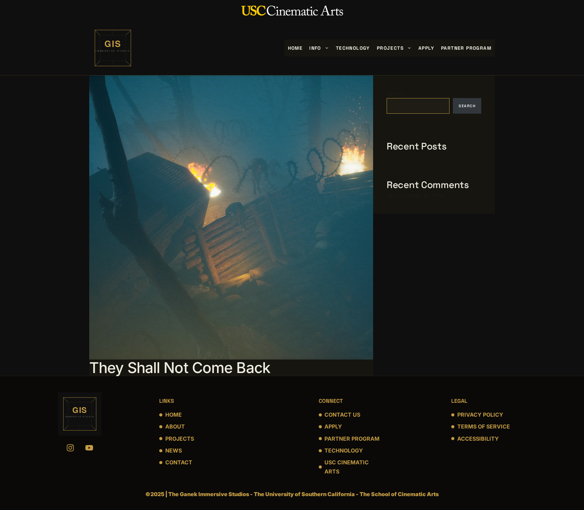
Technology (353, 48)
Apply (426, 48)
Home (295, 48)
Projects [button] (390, 48)
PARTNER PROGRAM (352, 438)
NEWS (173, 450)
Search (395, 93)
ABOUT (175, 426)
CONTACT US (342, 414)
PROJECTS (179, 438)
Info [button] (315, 48)
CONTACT (178, 462)
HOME (173, 414)
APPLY (333, 426)
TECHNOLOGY (343, 450)
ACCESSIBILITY (478, 438)
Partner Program (466, 48)
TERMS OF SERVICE (483, 426)
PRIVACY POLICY (480, 414)
